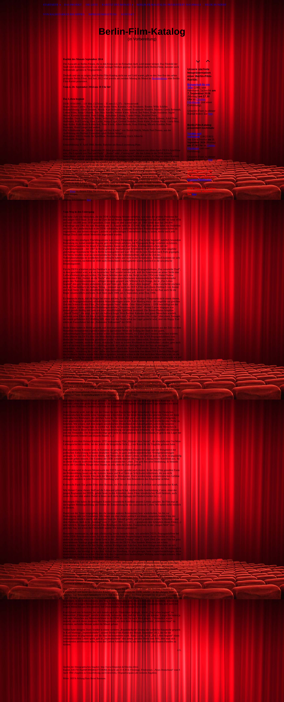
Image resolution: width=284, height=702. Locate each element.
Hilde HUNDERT (215, 4)
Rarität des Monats (116, 4)
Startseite (51, 4)
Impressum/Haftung (102, 14)
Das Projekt (73, 4)
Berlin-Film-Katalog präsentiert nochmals (169, 4)
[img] (16, 9)
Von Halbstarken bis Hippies (63, 14)
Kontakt (127, 14)
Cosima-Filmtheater (196, 101)
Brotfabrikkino (159, 78)
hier (89, 199)
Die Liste (92, 4)
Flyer (72, 191)
